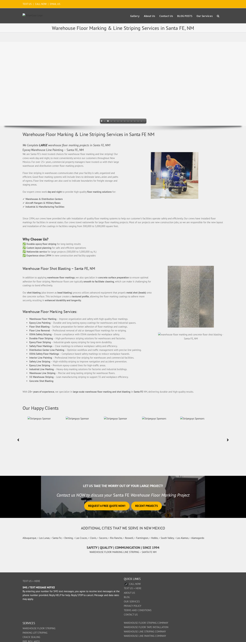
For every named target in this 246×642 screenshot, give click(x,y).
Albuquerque (29, 538)
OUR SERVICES (132, 601)
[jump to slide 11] (138, 121)
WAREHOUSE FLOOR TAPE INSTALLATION (146, 627)
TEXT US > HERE (31, 581)
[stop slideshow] (145, 121)
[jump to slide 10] (134, 121)
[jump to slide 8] (128, 121)
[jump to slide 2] (108, 121)
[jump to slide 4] (114, 121)
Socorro (103, 538)
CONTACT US (131, 614)
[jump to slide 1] (104, 121)
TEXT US (27, 4)
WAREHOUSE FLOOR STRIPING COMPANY (146, 622)
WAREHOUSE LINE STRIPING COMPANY (145, 631)
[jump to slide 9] (131, 121)
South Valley (167, 538)
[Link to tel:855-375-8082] (126, 584)
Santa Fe (57, 538)
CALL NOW (41, 4)
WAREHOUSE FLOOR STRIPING (39, 628)
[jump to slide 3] (111, 121)
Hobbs (154, 538)
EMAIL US (55, 4)
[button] (218, 15)
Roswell (129, 538)
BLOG (127, 597)
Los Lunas (44, 538)
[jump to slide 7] (124, 121)
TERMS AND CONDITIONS (137, 610)
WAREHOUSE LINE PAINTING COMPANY (145, 635)
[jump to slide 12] (141, 121)
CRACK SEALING (31, 637)
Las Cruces (81, 538)
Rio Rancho (116, 538)
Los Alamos (182, 538)
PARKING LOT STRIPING (35, 632)
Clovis (93, 538)
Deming (68, 538)
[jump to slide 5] (118, 121)
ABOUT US (129, 592)
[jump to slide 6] (121, 121)
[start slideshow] (101, 121)
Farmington (142, 538)
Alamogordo (197, 538)
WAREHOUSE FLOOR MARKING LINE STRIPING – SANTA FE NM (123, 552)
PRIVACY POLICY (132, 605)
